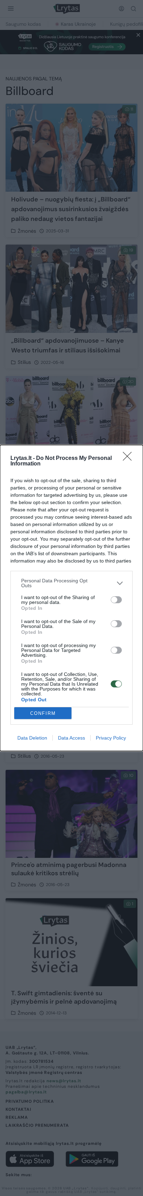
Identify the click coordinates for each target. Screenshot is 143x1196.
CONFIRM (43, 713)
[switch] (116, 599)
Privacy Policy (111, 738)
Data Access (71, 738)
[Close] (129, 458)
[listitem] (71, 583)
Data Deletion (32, 738)
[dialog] (71, 598)
